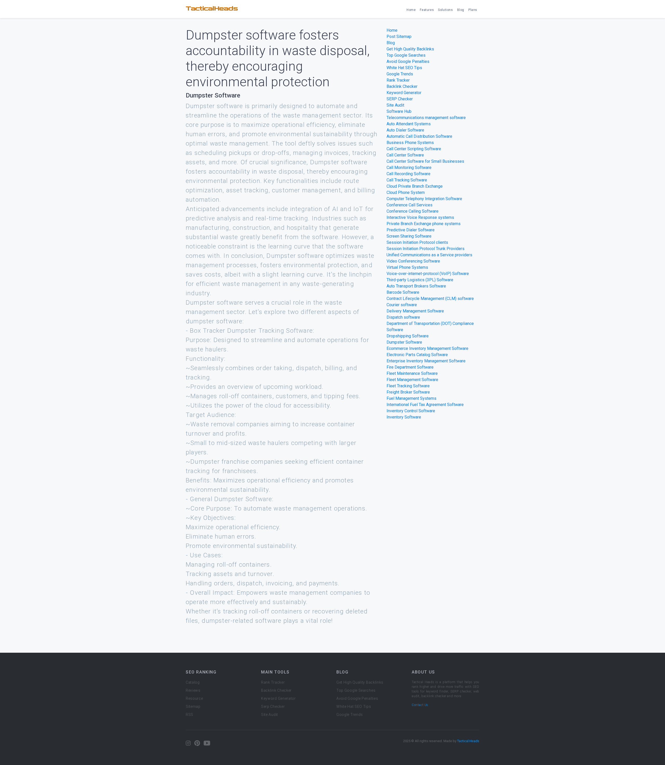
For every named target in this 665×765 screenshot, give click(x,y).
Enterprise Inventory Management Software (426, 360)
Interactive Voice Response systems (420, 217)
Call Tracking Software (407, 180)
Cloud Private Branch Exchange (415, 186)
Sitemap (193, 706)
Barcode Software (403, 292)
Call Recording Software (408, 173)
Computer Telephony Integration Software (424, 198)
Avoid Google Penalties (408, 61)
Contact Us (420, 705)
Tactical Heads (468, 741)
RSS (189, 714)
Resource (194, 698)
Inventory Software (404, 417)
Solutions (445, 10)
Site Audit (395, 105)
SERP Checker (400, 98)
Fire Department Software (410, 367)
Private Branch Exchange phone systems (424, 223)
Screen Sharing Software (409, 236)
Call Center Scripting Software (414, 148)
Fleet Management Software (412, 379)
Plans (472, 10)
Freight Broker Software (408, 392)
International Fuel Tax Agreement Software (425, 404)
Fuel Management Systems (411, 398)
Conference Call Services (410, 204)
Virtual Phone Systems (407, 267)
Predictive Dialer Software (411, 229)
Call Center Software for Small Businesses (425, 161)
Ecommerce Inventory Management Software (427, 348)
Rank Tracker (398, 80)
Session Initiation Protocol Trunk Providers (425, 248)
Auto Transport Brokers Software (416, 286)
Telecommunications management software (426, 117)
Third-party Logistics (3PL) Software (420, 279)
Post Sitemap (399, 36)
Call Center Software (405, 155)
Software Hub (399, 111)
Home (411, 10)
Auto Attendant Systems (409, 123)
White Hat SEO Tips (404, 67)
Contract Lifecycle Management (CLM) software (430, 298)
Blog (460, 10)
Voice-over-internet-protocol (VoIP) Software (428, 273)
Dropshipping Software (408, 336)
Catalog (193, 682)
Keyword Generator (404, 92)
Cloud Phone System (406, 192)
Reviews (193, 690)
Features (427, 10)
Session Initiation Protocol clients (417, 242)
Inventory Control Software (411, 410)
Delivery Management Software (415, 311)
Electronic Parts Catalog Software (417, 354)
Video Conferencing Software (413, 261)
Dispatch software (403, 317)
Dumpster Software (404, 342)
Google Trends (400, 73)
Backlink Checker (402, 86)
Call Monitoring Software (409, 167)
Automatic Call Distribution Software (419, 136)
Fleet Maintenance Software (412, 373)
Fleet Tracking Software (408, 385)
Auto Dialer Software (405, 130)
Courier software (402, 304)
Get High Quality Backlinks (410, 49)
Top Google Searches (406, 55)
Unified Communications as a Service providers (429, 254)
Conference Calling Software (412, 211)
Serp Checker (273, 706)
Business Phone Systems (410, 142)
